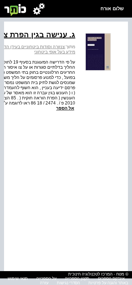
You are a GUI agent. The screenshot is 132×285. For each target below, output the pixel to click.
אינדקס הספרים (111, 278)
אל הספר (65, 108)
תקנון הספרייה (77, 278)
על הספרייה (46, 278)
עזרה (44, 283)
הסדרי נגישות (68, 283)
